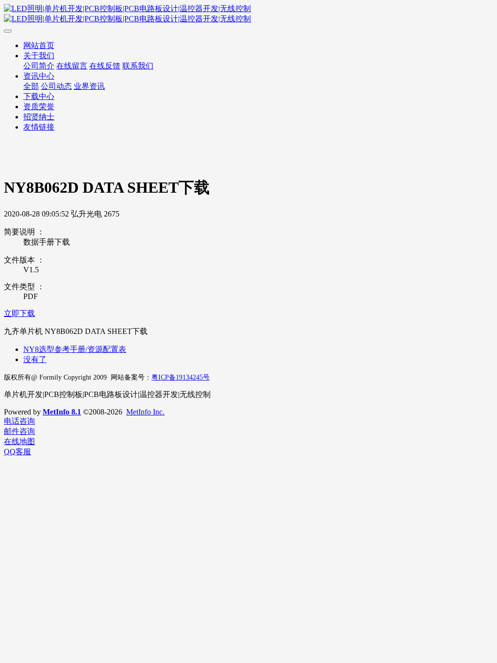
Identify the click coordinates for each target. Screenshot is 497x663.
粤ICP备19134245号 (180, 377)
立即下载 (19, 313)
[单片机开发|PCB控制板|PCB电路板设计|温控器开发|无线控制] (248, 14)
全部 (31, 86)
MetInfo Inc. (145, 412)
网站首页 (38, 45)
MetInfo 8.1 (62, 412)
